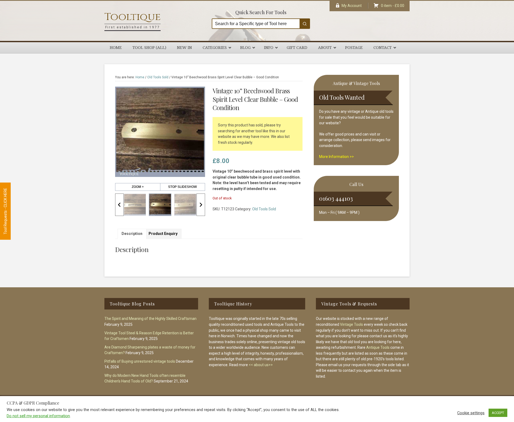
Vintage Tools (351, 324)
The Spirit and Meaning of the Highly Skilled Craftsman (150, 318)
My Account (352, 5)
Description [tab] (132, 233)
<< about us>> (261, 365)
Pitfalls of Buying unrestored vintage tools (139, 361)
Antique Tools (378, 347)
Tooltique (132, 17)
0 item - (392, 5)
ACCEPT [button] (498, 413)
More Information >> (336, 156)
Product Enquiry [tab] (163, 233)
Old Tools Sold (157, 77)
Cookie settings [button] (471, 413)
